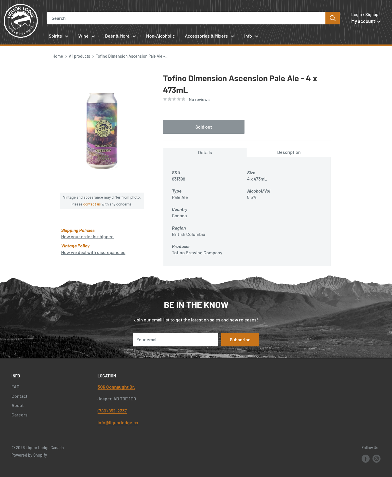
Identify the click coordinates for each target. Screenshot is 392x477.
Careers (19, 414)
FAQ (15, 386)
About (17, 405)
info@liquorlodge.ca (118, 422)
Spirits (55, 35)
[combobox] (186, 18)
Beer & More (117, 35)
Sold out (203, 126)
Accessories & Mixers (206, 35)
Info (248, 35)
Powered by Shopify (29, 455)
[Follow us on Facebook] (366, 459)
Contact (19, 396)
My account (363, 21)
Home (58, 56)
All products (79, 56)
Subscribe (240, 339)
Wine (83, 35)
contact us (92, 204)
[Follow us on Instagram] (376, 459)
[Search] (332, 18)
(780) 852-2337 (112, 410)
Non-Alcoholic (160, 35)
